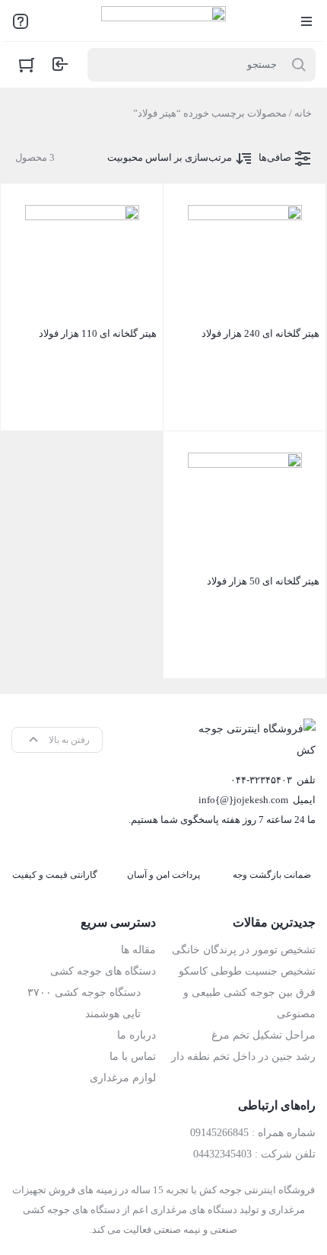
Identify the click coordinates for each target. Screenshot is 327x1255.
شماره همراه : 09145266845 (253, 1132)
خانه (303, 113)
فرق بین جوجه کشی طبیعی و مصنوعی (249, 1003)
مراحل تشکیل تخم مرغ (263, 1035)
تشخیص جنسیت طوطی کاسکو (247, 971)
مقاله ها (138, 950)
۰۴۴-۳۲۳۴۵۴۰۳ (261, 780)
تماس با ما (133, 1056)
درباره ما (136, 1035)
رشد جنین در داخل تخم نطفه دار (243, 1056)
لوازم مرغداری (123, 1078)
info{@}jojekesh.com (243, 799)
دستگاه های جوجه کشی (103, 971)
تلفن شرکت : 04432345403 (254, 1154)
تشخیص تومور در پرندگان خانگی (244, 950)
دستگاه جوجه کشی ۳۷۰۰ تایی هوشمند (84, 1003)
